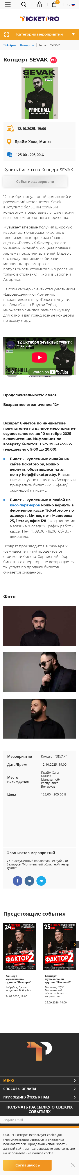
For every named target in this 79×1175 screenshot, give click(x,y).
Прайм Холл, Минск (33, 141)
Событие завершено (35, 181)
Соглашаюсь (27, 1165)
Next (74, 944)
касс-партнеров (25, 505)
